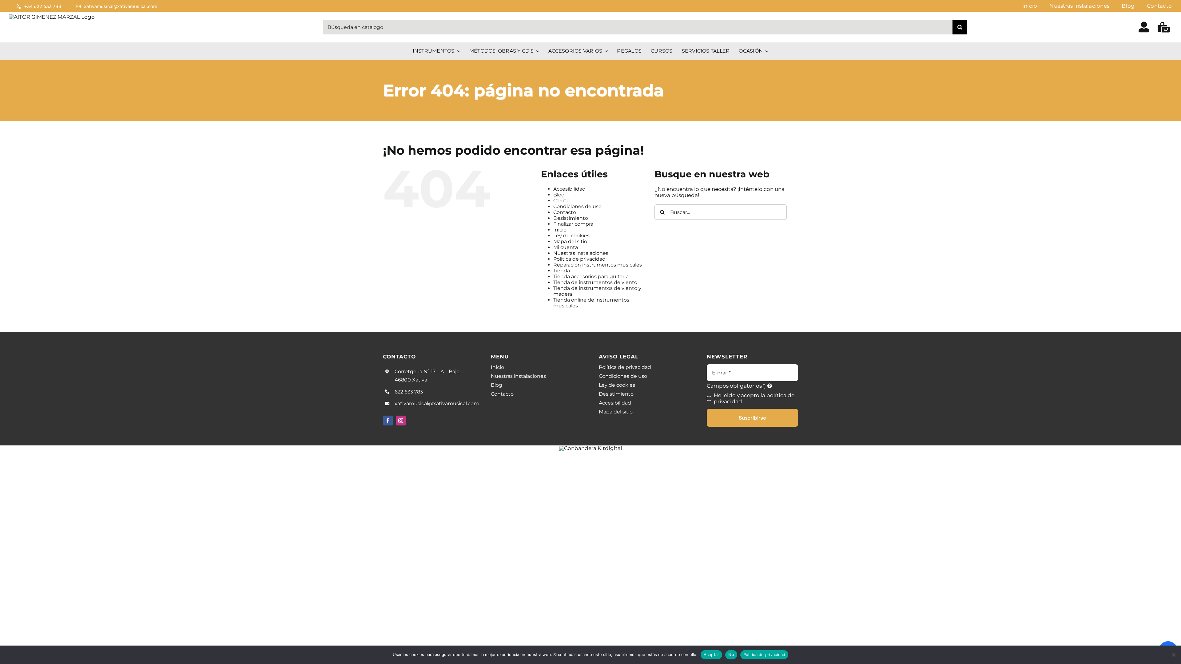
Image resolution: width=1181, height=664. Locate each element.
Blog (559, 195)
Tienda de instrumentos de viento (595, 282)
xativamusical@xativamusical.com (437, 403)
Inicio (560, 230)
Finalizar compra (573, 224)
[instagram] (401, 420)
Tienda (561, 271)
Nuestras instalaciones (580, 253)
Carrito (561, 201)
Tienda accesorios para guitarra (591, 276)
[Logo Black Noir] (52, 17)
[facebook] (388, 420)
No (731, 654)
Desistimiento (570, 218)
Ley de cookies (571, 236)
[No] (1173, 655)
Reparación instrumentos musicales (597, 265)
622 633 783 (409, 392)
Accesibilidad (569, 189)
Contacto (564, 212)
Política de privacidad (579, 259)
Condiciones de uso (577, 206)
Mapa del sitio (570, 241)
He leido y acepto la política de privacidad (754, 398)
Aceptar (711, 654)
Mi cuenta (565, 247)
